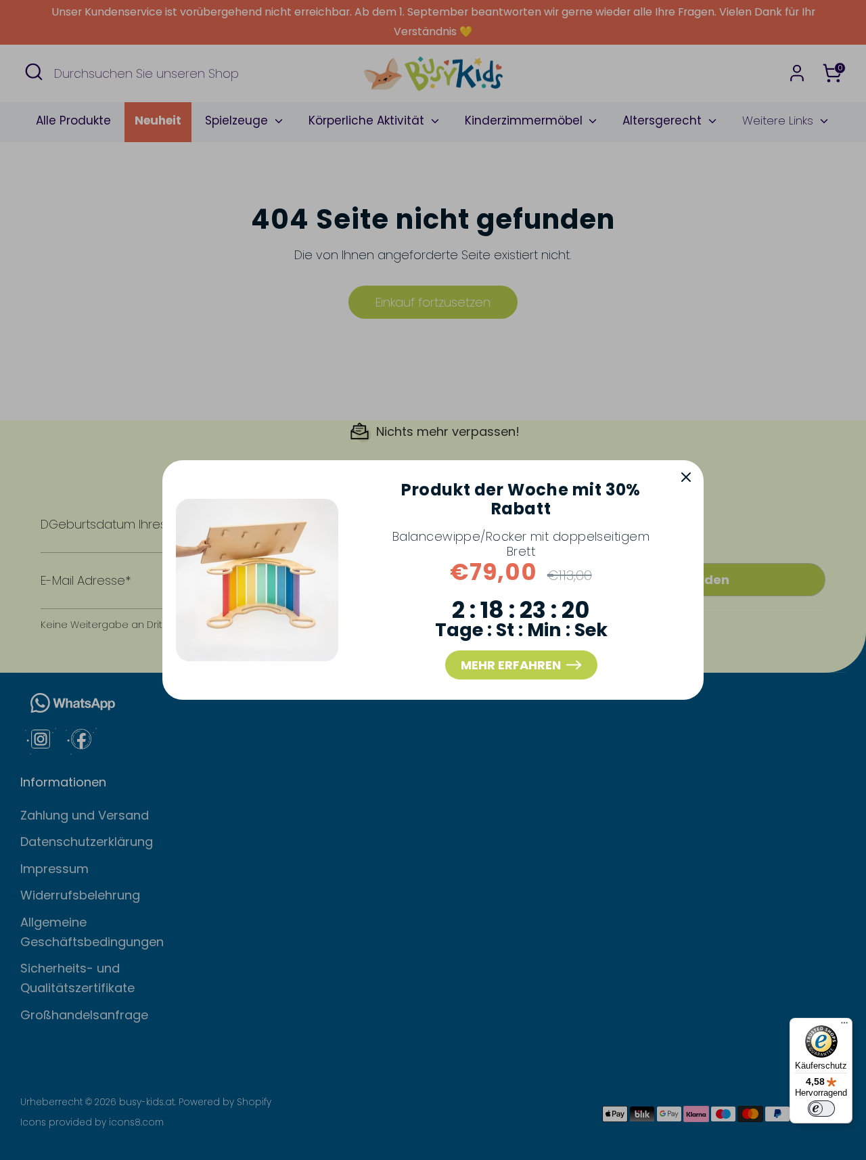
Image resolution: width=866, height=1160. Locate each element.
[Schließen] (686, 478)
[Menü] (844, 1026)
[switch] (821, 1108)
